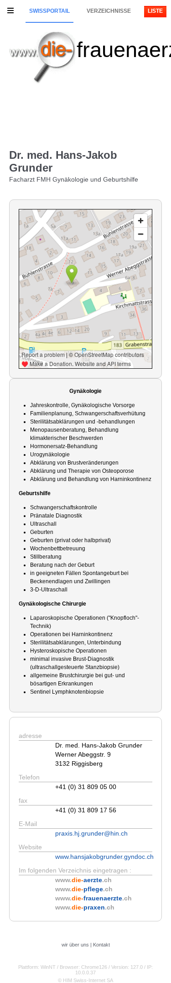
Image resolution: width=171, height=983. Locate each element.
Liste (155, 11)
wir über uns (75, 944)
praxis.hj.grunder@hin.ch (91, 833)
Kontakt (101, 944)
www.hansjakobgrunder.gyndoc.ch (104, 856)
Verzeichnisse (109, 11)
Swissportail (49, 11)
